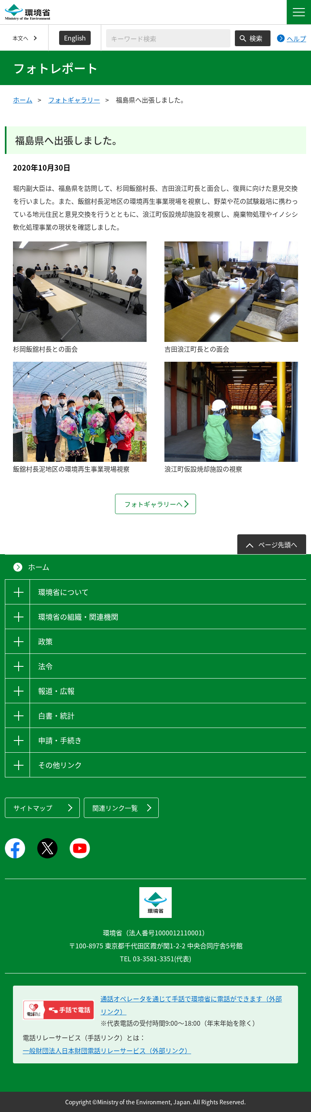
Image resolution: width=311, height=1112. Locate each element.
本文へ (20, 38)
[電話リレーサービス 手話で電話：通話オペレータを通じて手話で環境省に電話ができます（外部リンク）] (58, 1010)
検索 (255, 38)
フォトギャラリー (74, 100)
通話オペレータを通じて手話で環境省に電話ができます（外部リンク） (191, 1005)
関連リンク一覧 (115, 808)
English (75, 38)
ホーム (22, 100)
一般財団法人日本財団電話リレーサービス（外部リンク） (107, 1050)
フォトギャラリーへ (153, 504)
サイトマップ (32, 808)
